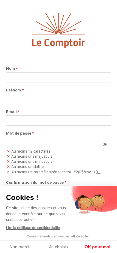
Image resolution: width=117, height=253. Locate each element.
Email (13, 112)
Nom (12, 69)
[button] (104, 144)
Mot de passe (20, 133)
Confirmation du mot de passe (36, 182)
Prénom (15, 90)
